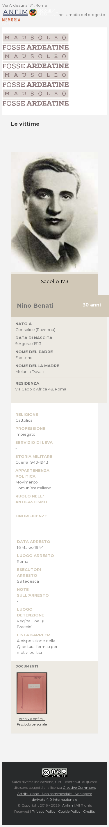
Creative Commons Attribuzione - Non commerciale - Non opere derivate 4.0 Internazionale (56, 793)
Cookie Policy (69, 811)
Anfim (67, 805)
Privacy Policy (44, 811)
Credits (89, 811)
